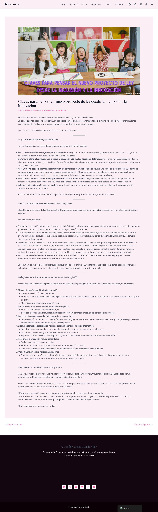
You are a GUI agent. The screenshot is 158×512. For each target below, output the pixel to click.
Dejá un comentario (27, 110)
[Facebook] (130, 4)
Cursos (108, 4)
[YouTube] (152, 4)
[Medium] (94, 487)
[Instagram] (135, 4)
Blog (63, 4)
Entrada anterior (13, 424)
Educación (42, 110)
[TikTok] (146, 4)
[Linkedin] (141, 4)
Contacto (119, 4)
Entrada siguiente (144, 424)
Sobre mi (73, 4)
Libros (84, 4)
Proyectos (96, 4)
